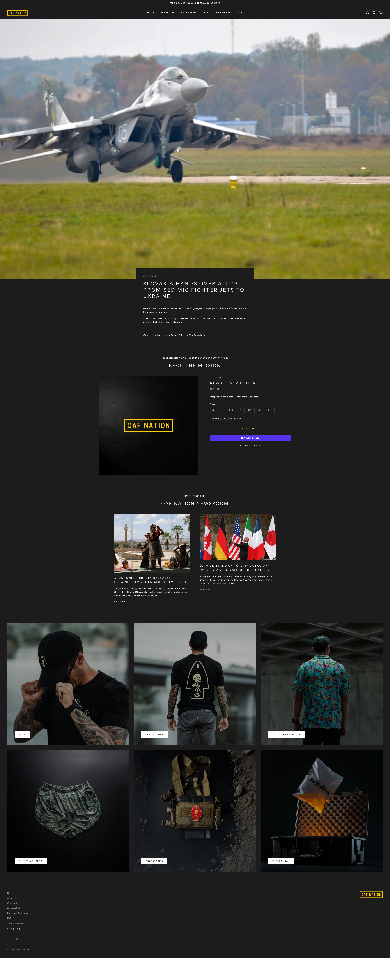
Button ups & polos (286, 734)
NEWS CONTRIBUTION (233, 383)
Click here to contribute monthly (225, 418)
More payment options (250, 445)
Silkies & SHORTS (30, 861)
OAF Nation (217, 378)
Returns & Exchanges (17, 913)
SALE (240, 13)
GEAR (205, 13)
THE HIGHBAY (222, 13)
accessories (154, 861)
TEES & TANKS (154, 734)
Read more (119, 601)
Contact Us (12, 903)
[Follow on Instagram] (16, 939)
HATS (22, 734)
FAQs (9, 918)
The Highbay (280, 861)
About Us (11, 898)
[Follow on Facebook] (8, 939)
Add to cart (250, 428)
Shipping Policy (14, 908)
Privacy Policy (13, 928)
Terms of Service (15, 923)
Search (10, 893)
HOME (150, 13)
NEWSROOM (167, 13)
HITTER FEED (188, 13)
